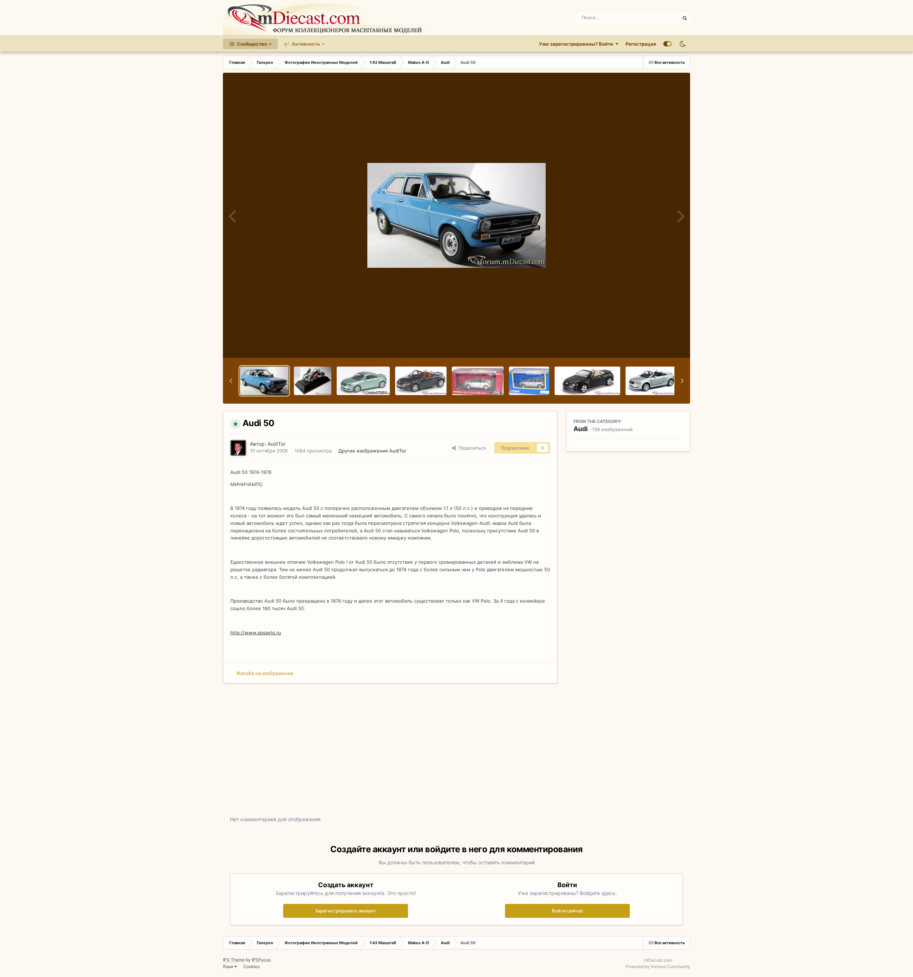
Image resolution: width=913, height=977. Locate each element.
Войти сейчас (567, 911)
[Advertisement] (456, 755)
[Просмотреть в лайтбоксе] (456, 215)
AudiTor (276, 444)
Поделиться (471, 448)
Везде (663, 17)
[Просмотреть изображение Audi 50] (264, 381)
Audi (580, 429)
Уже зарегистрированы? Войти (577, 44)
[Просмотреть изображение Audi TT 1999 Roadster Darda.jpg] (478, 381)
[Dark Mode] (682, 43)
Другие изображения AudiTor (372, 451)
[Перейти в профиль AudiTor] (238, 448)
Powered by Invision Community (658, 966)
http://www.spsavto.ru (255, 632)
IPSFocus (261, 959)
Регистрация (641, 44)
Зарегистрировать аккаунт (345, 911)
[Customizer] (667, 43)
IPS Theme (234, 959)
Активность (305, 44)
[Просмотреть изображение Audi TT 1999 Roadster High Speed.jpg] (421, 381)
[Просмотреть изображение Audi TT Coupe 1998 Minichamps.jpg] (363, 381)
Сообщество (251, 44)
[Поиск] (684, 17)
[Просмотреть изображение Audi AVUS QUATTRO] (312, 381)
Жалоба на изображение (265, 673)
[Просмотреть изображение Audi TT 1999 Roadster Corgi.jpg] (529, 381)
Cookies (251, 966)
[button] (231, 381)
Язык (228, 966)
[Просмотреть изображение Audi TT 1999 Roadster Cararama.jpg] (651, 381)
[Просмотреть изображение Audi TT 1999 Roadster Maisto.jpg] (587, 381)
